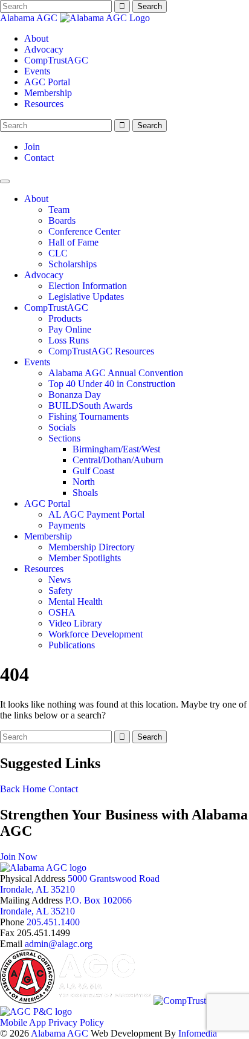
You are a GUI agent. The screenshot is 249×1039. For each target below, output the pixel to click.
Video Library (75, 623)
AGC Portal (47, 82)
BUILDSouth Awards (90, 405)
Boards (62, 220)
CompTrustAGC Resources (101, 351)
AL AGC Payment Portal (96, 514)
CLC (58, 253)
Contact (39, 157)
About (36, 38)
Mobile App (23, 1022)
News (59, 580)
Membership (48, 93)
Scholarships (72, 264)
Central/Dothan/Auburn (118, 460)
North (84, 482)
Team (59, 209)
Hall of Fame (73, 242)
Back (10, 789)
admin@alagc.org (58, 944)
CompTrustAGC (56, 60)
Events (37, 71)
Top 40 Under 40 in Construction (111, 384)
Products (65, 318)
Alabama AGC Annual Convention (115, 373)
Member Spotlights (84, 558)
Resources (43, 104)
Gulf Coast (93, 471)
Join (32, 147)
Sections (64, 438)
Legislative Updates (86, 297)
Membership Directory (91, 547)
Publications (71, 645)
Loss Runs (68, 340)
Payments (66, 525)
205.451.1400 (53, 922)
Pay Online (69, 329)
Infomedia (197, 1033)
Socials (62, 427)
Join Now (18, 857)
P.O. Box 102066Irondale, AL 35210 (66, 905)
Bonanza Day (74, 394)
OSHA (62, 612)
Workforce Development (95, 634)
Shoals (85, 492)
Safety (60, 590)
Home (34, 789)
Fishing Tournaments (88, 416)
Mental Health (75, 601)
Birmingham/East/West (116, 449)
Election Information (87, 286)
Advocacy (43, 49)
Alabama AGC (30, 18)
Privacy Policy (76, 1022)
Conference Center (84, 231)
